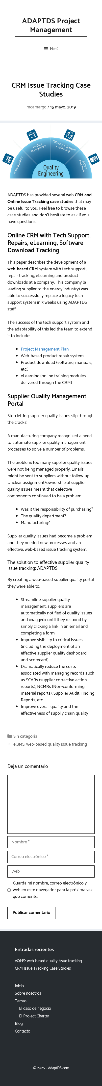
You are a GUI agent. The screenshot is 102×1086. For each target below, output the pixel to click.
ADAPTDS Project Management (51, 25)
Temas (20, 1001)
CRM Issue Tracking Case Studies (43, 968)
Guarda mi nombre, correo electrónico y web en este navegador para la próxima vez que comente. (53, 890)
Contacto (22, 1031)
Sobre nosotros (28, 993)
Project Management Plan (45, 349)
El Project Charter (34, 1016)
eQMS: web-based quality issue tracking (50, 744)
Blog (19, 1023)
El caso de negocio (35, 1008)
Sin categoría (25, 736)
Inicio (19, 986)
